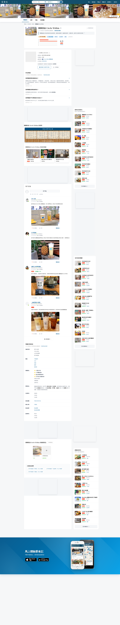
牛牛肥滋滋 (33, 232)
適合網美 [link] (36, 408)
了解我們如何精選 (57, 30)
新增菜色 (51, 442)
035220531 (44, 61)
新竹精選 (29, 24)
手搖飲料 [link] (36, 358)
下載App (98, 2)
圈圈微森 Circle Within (48, 28)
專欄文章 (104, 2)
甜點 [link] (65, 36)
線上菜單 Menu (47, 129)
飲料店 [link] (56, 36)
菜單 (31, 20)
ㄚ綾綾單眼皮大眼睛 (35, 302)
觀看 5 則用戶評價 (45, 67)
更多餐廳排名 (84, 186)
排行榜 (115, 2)
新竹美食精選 (42, 36)
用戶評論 (28, 186)
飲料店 (33, 24)
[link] (87, 117)
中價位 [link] (35, 404)
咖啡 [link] (35, 364)
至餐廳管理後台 (51, 141)
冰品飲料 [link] (61, 36)
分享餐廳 (56, 67)
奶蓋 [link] (35, 362)
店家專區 (109, 2)
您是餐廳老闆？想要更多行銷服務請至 (47, 63)
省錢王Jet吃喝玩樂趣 (36, 266)
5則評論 (61, 44)
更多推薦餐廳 (84, 346)
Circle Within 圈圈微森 (48, 59)
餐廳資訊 (25, 19)
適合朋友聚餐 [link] (37, 410)
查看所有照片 (115, 16)
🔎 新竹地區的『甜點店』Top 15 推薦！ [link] (36, 471)
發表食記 (94, 2)
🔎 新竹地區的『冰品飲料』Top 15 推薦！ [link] (54, 468)
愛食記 (25, 24)
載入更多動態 (47, 339)
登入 (89, 2)
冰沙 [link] (35, 360)
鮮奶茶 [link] (35, 366)
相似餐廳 (42, 20)
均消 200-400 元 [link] (37, 400)
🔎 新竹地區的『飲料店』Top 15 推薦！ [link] (36, 468)
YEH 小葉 (33, 198)
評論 (36, 20)
